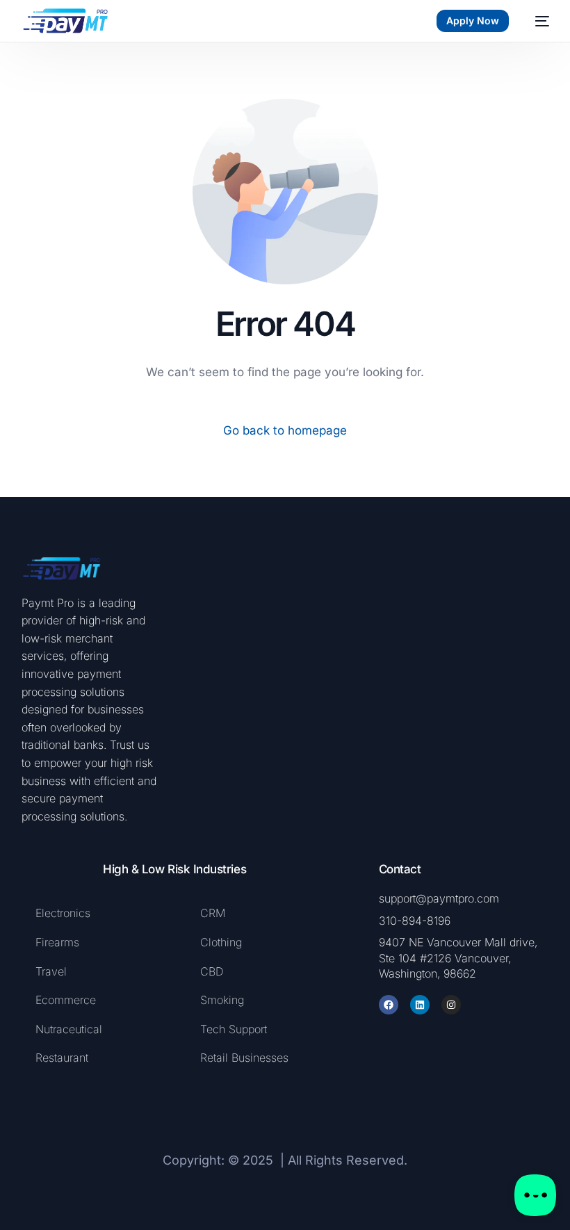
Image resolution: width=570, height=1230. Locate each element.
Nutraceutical (68, 1029)
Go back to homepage (285, 430)
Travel (51, 971)
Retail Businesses (244, 1058)
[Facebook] (388, 1004)
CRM (212, 913)
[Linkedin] (420, 1004)
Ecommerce (65, 1000)
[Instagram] (451, 1004)
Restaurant (61, 1058)
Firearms (59, 942)
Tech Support (233, 1029)
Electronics (62, 913)
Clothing (221, 942)
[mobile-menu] (536, 21)
